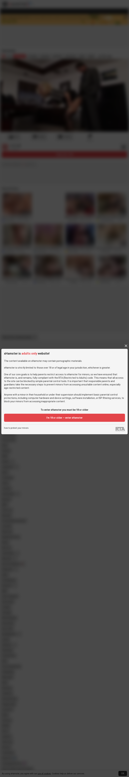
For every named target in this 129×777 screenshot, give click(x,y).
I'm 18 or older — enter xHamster (64, 417)
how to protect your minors (16, 428)
